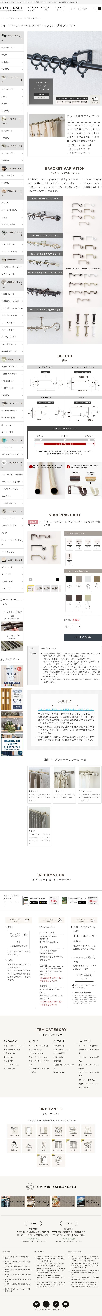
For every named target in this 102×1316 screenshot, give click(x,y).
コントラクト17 (8, 323)
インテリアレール (14, 403)
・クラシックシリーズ (78, 149)
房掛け (4, 533)
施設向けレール (13, 359)
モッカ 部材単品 (8, 224)
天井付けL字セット (9, 374)
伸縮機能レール (7, 294)
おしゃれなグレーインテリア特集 (39, 1070)
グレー (69, 604)
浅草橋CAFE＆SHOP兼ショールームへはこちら (69, 1241)
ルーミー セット (8, 425)
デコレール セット (9, 410)
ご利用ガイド (59, 1046)
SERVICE (60, 9)
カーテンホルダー (8, 525)
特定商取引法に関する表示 (64, 1067)
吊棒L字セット (7, 388)
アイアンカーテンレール (14, 1046)
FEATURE (46, 9)
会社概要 (57, 1061)
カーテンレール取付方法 (39, 1046)
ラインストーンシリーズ (11, 121)
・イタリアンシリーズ (78, 152)
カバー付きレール (8, 344)
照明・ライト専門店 (86, 1080)
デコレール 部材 (8, 418)
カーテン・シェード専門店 (88, 1051)
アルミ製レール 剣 (9, 315)
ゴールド (97, 587)
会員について (59, 1072)
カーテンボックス (8, 337)
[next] (57, 579)
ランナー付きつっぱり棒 (11, 474)
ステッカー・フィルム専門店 (88, 1059)
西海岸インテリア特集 (38, 1057)
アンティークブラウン (78, 607)
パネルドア (6, 588)
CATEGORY (32, 9)
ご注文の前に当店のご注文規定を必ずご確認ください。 (66, 709)
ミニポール (6, 496)
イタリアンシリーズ (11, 79)
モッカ (4, 217)
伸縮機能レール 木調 (10, 301)
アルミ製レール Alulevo (11, 308)
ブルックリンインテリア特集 (39, 1063)
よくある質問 (59, 1053)
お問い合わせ (59, 1057)
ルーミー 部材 (7, 432)
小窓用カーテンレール (11, 235)
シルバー (78, 587)
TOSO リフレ (6, 447)
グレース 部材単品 (9, 210)
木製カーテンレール (11, 193)
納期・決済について (62, 1049)
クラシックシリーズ (11, 38)
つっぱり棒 (8, 1061)
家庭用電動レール (8, 351)
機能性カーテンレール (11, 284)
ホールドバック (7, 518)
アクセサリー (13, 511)
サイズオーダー (7, 48)
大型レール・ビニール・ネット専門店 (88, 1086)
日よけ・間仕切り (14, 560)
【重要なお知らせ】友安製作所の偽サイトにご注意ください (51, 1120)
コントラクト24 (8, 330)
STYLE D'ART (47, 1310)
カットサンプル (35, 1049)
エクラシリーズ (13, 146)
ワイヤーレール (7, 274)
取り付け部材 (7, 581)
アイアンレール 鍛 (9, 251)
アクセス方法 (34, 1239)
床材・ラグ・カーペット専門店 (88, 1067)
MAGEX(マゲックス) (10, 454)
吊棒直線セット (7, 381)
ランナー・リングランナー (11, 542)
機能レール (8, 1057)
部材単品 (5, 69)
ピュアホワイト (87, 588)
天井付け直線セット (9, 366)
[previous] (30, 579)
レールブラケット (8, 552)
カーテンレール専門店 (87, 1046)
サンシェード (7, 567)
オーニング (6, 574)
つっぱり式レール (8, 503)
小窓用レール (9, 1053)
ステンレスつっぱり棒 (10, 482)
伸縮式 (4, 55)
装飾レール (12, 259)
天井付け (5, 62)
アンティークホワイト (87, 607)
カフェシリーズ (7, 244)
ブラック (69, 587)
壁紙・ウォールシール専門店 (88, 1074)
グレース (5, 203)
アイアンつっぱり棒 (9, 489)
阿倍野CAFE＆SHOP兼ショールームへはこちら (33, 1241)
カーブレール (13, 440)
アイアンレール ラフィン (11, 267)
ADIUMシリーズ (14, 168)
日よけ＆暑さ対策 (36, 1053)
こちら (53, 682)
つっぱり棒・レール (11, 465)
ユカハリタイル (84, 1259)
